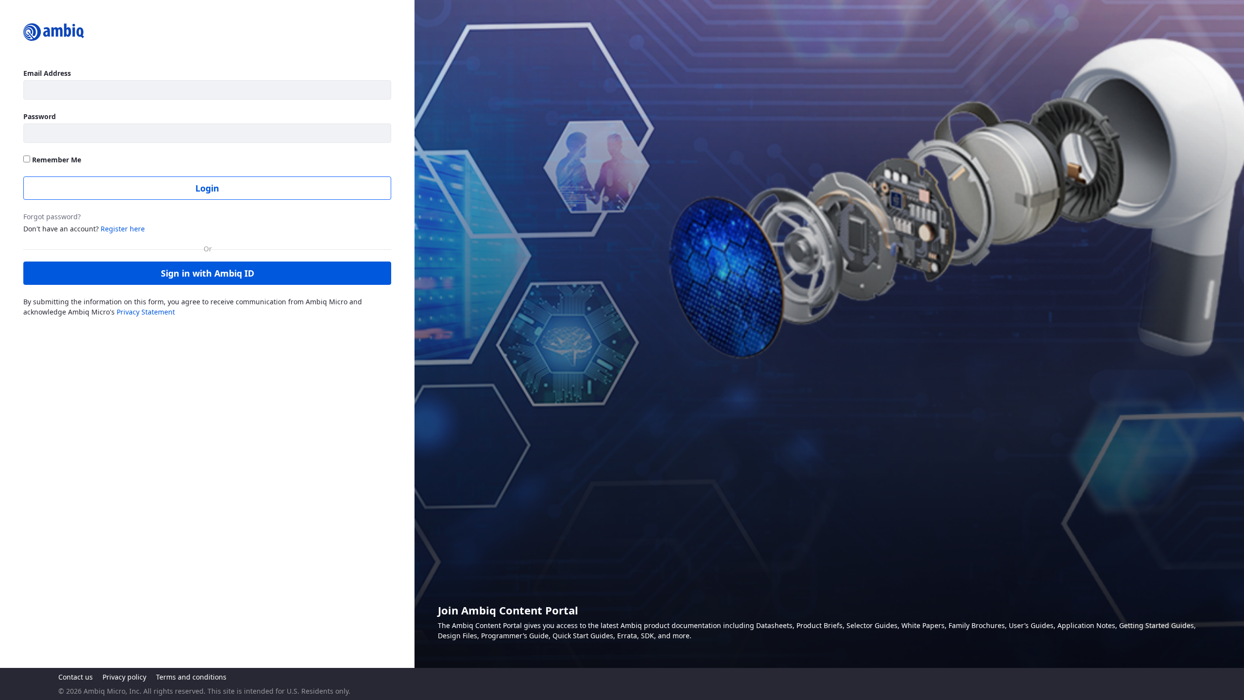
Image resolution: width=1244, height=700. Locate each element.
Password (39, 116)
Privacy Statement (146, 311)
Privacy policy (124, 677)
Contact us (75, 677)
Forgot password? (52, 216)
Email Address (47, 73)
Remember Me (55, 159)
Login (207, 188)
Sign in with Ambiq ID (207, 273)
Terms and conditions (191, 677)
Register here (123, 228)
